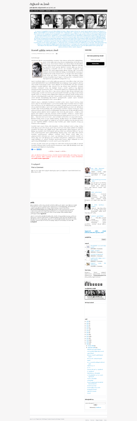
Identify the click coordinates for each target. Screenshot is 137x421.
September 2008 (92, 347)
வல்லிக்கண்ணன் (99, 44)
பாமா (55, 41)
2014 (87, 332)
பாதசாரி (52, 41)
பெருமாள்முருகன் (37, 42)
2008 (87, 344)
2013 (87, 334)
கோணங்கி (62, 35)
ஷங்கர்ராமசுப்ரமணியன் (63, 46)
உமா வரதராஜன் (57, 32)
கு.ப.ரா (58, 35)
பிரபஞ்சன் (76, 41)
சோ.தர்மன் (36, 38)
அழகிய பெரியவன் (75, 31)
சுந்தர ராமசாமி (80, 37)
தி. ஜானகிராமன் (99, 38)
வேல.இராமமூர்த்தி (88, 45)
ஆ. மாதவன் (81, 31)
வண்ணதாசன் (86, 44)
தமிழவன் (83, 38)
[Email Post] (56, 53)
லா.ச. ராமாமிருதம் (73, 44)
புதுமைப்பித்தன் (97, 41)
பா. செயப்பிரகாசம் (46, 41)
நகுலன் (75, 39)
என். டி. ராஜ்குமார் (74, 32)
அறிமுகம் (68, 31)
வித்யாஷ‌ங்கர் (49, 45)
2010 (87, 340)
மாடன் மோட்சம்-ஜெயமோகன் (97, 254)
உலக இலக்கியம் (55, 10)
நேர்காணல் (92, 39)
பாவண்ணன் (64, 41)
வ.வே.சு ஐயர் (79, 44)
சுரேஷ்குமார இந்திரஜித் (96, 37)
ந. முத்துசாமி (64, 39)
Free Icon (92, 420)
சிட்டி (61, 37)
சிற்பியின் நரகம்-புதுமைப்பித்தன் (94, 349)
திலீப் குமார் (36, 39)
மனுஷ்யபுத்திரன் (53, 42)
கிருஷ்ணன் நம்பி (46, 35)
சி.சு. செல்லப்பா (52, 37)
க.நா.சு (61, 34)
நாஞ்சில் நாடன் (80, 39)
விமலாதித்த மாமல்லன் (57, 45)
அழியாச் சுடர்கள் (39, 4)
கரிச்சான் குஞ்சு (78, 34)
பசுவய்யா (102, 39)
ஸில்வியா (70, 46)
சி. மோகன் (46, 37)
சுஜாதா (74, 37)
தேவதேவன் (47, 39)
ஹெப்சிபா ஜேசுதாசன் (77, 46)
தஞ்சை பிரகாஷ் (77, 38)
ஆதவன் (86, 31)
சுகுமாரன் (71, 37)
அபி (62, 31)
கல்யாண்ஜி (94, 34)
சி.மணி (57, 37)
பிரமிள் (80, 41)
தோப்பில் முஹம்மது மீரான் (55, 39)
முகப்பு (31, 10)
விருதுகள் (65, 45)
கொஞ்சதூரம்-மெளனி (92, 389)
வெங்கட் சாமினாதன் (71, 45)
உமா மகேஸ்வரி (50, 32)
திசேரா (104, 38)
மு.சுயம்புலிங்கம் (70, 42)
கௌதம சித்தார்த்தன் (77, 35)
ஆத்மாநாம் (90, 31)
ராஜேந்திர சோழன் (55, 44)
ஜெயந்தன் (59, 38)
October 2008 (91, 345)
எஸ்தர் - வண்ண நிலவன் (96, 192)
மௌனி (76, 42)
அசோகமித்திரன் (57, 31)
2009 (87, 342)
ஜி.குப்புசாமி (48, 38)
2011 (87, 338)
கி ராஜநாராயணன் (101, 34)
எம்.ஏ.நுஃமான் (93, 32)
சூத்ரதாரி (103, 37)
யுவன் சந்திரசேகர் (82, 42)
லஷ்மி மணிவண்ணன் (63, 44)
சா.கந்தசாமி (100, 35)
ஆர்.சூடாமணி (96, 31)
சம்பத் (96, 35)
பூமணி (102, 41)
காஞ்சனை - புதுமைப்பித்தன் (97, 216)
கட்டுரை (53, 53)
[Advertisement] (49, 230)
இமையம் (45, 32)
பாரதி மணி (59, 41)
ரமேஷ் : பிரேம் (94, 42)
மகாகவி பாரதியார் (45, 42)
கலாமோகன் (89, 34)
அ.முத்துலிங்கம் (44, 31)
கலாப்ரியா (84, 34)
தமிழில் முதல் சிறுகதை (90, 38)
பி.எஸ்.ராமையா (70, 41)
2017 (87, 329)
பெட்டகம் (36, 10)
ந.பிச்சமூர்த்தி (70, 39)
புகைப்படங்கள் (90, 41)
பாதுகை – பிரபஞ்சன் (95, 250)
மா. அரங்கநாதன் (60, 42)
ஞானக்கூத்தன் (70, 38)
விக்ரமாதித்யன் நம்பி (42, 45)
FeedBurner (98, 407)
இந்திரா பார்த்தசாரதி (38, 32)
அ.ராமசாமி (51, 31)
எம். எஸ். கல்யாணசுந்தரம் (83, 32)
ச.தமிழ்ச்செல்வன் (86, 35)
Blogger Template (47, 419)
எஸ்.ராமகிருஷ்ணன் (55, 34)
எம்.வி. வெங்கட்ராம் (38, 34)
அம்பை (64, 31)
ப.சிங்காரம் (97, 39)
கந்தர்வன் (72, 34)
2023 (87, 321)
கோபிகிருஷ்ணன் (69, 35)
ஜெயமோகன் (64, 38)
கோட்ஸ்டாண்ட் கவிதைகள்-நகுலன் (94, 358)
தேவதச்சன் (41, 39)
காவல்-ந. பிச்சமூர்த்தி (91, 378)
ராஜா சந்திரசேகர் (47, 44)
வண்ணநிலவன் (92, 44)
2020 (87, 327)
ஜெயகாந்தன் (53, 38)
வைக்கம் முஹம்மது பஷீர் (97, 45)
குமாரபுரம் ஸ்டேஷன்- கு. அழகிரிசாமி (95, 369)
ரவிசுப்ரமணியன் (101, 42)
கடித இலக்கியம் (66, 34)
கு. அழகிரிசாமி (53, 35)
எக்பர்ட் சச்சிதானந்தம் (65, 32)
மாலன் (65, 42)
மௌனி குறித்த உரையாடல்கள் (44, 50)
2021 (87, 325)
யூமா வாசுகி (88, 42)
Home (105, 420)
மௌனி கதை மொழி (91, 385)
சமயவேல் (93, 35)
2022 (87, 323)
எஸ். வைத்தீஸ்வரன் (47, 34)
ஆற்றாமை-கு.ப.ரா (91, 365)
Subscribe (48, 10)
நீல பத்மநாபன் (87, 39)
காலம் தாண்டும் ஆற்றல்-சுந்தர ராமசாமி (95, 351)
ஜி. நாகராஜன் (42, 38)
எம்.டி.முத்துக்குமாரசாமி (101, 32)
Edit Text (87, 420)
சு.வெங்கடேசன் (65, 37)
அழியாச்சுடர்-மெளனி (91, 391)
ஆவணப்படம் (102, 31)
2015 (87, 330)
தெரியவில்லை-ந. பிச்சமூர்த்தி (93, 373)
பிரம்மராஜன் (84, 41)
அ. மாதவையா (38, 31)
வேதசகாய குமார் (80, 45)
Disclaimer (42, 10)
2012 (87, 336)
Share (34, 149)
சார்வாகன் (41, 37)
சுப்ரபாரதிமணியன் (87, 37)
